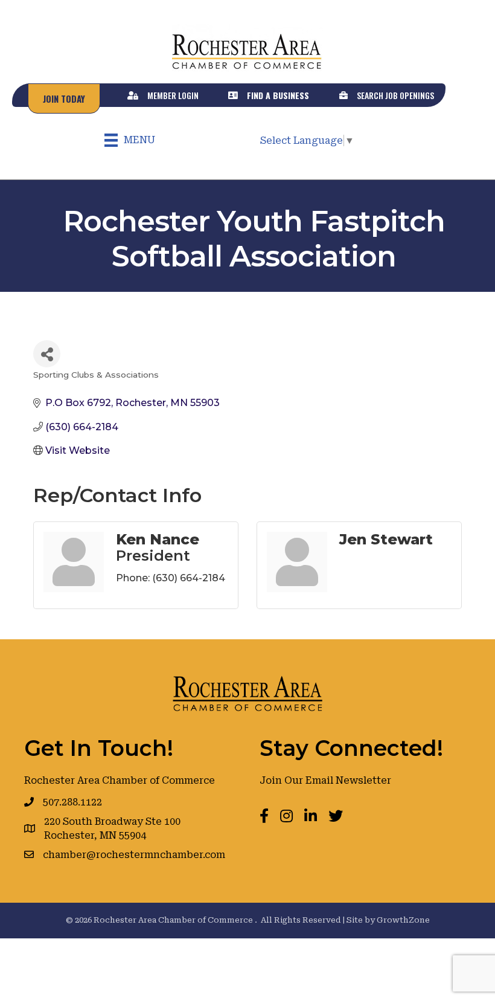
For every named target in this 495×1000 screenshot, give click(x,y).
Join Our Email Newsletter (325, 780)
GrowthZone (403, 919)
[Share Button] (46, 353)
